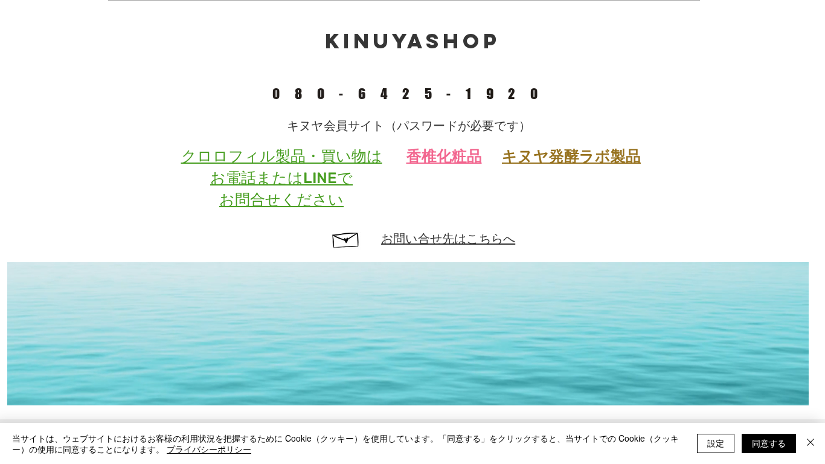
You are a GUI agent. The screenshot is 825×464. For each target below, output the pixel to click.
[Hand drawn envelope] (346, 238)
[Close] (810, 443)
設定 (715, 443)
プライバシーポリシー (209, 449)
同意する (769, 443)
